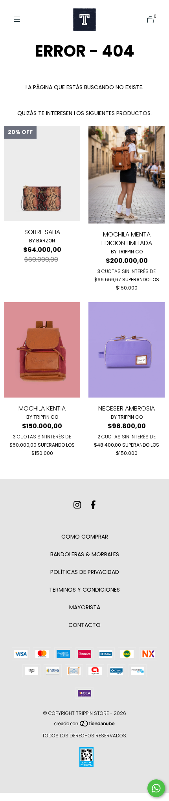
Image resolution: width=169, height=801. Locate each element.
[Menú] (19, 19)
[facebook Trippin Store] (93, 505)
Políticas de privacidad (84, 572)
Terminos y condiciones (84, 590)
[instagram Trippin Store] (77, 505)
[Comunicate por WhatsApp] (156, 788)
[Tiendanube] (84, 725)
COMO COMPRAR (84, 537)
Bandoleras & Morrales (84, 554)
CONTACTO (84, 625)
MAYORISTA (84, 607)
